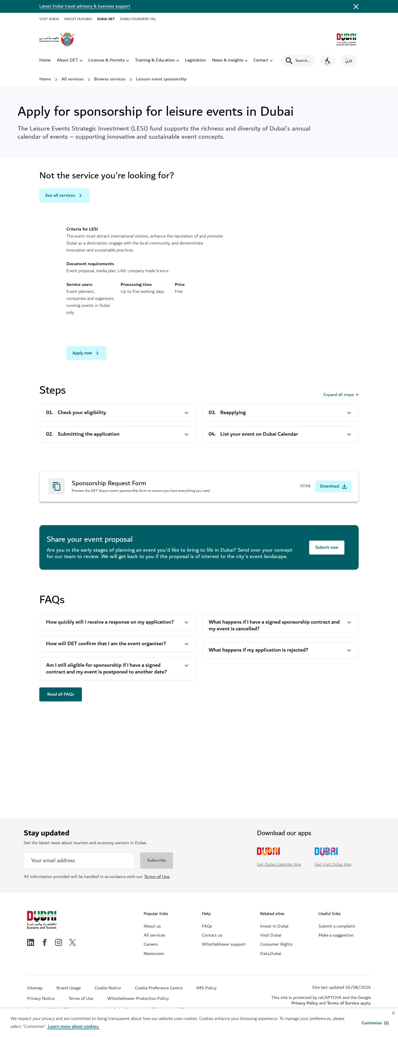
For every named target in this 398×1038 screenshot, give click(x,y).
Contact (260, 60)
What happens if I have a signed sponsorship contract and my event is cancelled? (274, 625)
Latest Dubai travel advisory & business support (84, 6)
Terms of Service (343, 1003)
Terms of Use (157, 877)
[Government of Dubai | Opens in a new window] (56, 39)
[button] (375, 1023)
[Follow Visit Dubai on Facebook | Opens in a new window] (44, 942)
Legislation (195, 60)
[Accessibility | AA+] (328, 61)
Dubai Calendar (76, 744)
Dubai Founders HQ (138, 19)
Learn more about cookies (73, 1026)
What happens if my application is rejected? (258, 650)
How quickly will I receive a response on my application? (110, 622)
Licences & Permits (106, 60)
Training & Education (155, 60)
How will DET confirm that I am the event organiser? (106, 644)
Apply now (82, 353)
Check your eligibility (82, 412)
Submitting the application (88, 434)
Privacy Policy (304, 1003)
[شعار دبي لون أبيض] (41, 920)
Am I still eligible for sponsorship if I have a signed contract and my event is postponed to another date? (106, 668)
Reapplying (233, 412)
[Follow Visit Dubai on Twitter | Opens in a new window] (72, 942)
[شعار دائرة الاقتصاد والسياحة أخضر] (346, 40)
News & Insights (227, 60)
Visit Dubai (49, 19)
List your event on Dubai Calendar (259, 434)
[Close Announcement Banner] (356, 6)
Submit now (326, 547)
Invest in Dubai (78, 19)
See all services (60, 195)
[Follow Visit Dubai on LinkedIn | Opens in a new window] (30, 942)
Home (44, 60)
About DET (67, 60)
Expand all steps (338, 394)
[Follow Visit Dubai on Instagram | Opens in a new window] (58, 942)
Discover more (78, 777)
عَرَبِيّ (348, 60)
